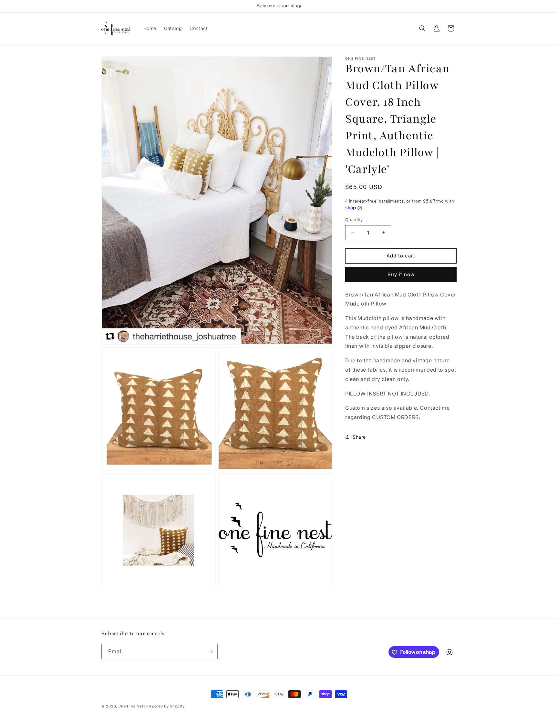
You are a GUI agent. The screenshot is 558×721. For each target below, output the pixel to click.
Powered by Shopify (165, 706)
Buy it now (401, 274)
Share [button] (359, 437)
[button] (422, 28)
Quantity (354, 219)
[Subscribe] (210, 651)
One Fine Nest (132, 706)
